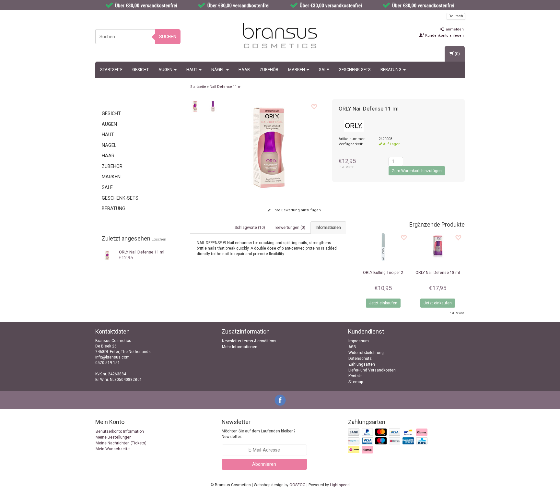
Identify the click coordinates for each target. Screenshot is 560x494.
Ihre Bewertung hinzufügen (297, 210)
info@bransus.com (112, 357)
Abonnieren (264, 464)
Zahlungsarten (361, 364)
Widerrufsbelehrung (366, 352)
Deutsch (456, 16)
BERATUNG (391, 69)
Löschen (159, 239)
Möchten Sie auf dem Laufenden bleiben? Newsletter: (258, 434)
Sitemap (355, 382)
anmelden (454, 29)
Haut (192, 69)
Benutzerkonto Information (120, 431)
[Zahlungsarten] (388, 441)
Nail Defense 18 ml (437, 272)
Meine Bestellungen (114, 437)
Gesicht (140, 69)
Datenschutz (360, 358)
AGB (352, 347)
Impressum (358, 341)
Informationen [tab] (328, 227)
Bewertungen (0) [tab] (290, 227)
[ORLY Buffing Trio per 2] (383, 247)
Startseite (111, 69)
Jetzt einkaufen (383, 303)
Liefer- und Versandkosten (372, 370)
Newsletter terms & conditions (249, 341)
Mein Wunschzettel (113, 449)
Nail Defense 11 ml (141, 252)
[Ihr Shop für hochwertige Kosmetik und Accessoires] (280, 35)
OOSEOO (297, 485)
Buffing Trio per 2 (383, 272)
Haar (244, 69)
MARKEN (297, 69)
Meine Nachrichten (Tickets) (121, 443)
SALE (324, 69)
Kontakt (355, 376)
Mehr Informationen (239, 347)
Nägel (218, 69)
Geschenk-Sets (355, 69)
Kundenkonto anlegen (444, 35)
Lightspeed (340, 485)
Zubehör (269, 69)
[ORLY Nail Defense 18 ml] (437, 247)
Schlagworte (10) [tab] (250, 227)
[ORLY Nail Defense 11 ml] (107, 255)
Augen (165, 69)
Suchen (167, 36)
